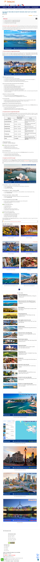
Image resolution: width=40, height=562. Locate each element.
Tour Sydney (6, 549)
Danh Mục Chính (6, 544)
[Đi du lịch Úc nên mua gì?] (10, 366)
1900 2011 (6, 555)
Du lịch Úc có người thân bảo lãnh (29, 9)
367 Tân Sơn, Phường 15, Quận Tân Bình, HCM (15, 558)
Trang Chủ (6, 9)
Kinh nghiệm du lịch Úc (19, 9)
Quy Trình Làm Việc (11, 535)
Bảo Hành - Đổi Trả (11, 536)
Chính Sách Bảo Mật (11, 541)
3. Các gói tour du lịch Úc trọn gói (10, 22)
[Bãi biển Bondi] (10, 328)
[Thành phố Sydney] (10, 347)
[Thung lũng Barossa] (10, 316)
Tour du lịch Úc (6, 550)
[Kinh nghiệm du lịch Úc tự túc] (10, 322)
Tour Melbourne (6, 546)
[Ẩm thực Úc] (10, 360)
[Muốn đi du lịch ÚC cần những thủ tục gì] (10, 303)
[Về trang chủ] (9, 1)
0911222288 (12, 5)
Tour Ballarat (6, 547)
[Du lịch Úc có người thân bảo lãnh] (10, 386)
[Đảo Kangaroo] (10, 309)
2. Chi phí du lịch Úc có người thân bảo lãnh (12, 21)
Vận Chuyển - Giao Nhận (12, 539)
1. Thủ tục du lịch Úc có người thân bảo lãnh (12, 20)
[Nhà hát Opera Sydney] (10, 341)
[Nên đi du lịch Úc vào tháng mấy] (10, 335)
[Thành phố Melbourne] (10, 297)
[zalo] (38, 557)
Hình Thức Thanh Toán (12, 538)
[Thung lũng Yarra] (10, 354)
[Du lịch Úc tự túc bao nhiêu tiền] (10, 379)
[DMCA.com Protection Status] (11, 542)
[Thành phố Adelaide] (10, 373)
